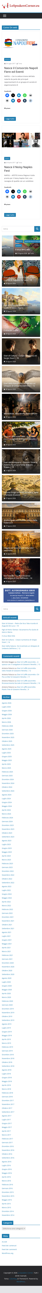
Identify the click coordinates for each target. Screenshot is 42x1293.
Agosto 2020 (6, 978)
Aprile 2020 (6, 993)
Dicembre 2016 (8, 1146)
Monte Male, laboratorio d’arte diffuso (20, 413)
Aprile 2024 (6, 810)
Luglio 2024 (6, 798)
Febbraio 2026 (7, 726)
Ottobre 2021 (7, 925)
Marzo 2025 (6, 768)
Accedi (4, 1242)
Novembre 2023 (8, 829)
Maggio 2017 (7, 1127)
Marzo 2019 (6, 1043)
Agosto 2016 (6, 1162)
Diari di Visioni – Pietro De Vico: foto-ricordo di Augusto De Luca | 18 (20, 278)
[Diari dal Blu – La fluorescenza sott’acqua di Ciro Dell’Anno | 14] (21, 571)
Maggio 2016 (7, 1173)
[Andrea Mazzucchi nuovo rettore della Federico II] (21, 516)
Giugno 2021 (7, 940)
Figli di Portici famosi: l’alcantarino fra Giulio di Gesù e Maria (20, 306)
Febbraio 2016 (7, 1184)
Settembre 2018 (8, 1066)
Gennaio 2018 (7, 1097)
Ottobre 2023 (7, 833)
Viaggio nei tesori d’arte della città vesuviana (18, 549)
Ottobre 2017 (7, 1108)
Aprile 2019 (6, 1039)
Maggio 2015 (7, 1200)
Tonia (20, 64)
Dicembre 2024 (8, 779)
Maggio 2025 (7, 760)
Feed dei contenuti (9, 1245)
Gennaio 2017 (7, 1142)
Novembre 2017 (8, 1104)
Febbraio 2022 (7, 909)
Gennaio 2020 (7, 1005)
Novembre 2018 (8, 1058)
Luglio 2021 (6, 936)
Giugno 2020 (7, 986)
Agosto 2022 (6, 886)
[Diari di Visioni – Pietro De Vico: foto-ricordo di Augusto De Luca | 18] (21, 273)
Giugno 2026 (7, 711)
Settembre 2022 (8, 882)
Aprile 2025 (6, 764)
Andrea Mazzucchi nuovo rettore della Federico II (20, 521)
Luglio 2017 (6, 1119)
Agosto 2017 (6, 1116)
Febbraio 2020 (7, 1001)
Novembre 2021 (8, 921)
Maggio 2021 (7, 944)
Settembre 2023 (8, 837)
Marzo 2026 (6, 722)
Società (7, 59)
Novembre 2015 (8, 1196)
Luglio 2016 (6, 1165)
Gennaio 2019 (7, 1051)
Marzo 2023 (6, 860)
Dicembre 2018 (8, 1054)
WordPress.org (7, 1253)
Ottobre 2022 (7, 879)
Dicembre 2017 (8, 1100)
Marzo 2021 (6, 951)
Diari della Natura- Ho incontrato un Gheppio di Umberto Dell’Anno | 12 (19, 384)
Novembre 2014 (8, 1215)
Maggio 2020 (7, 990)
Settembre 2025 (8, 745)
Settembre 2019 (8, 1020)
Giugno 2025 (7, 756)
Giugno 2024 (7, 802)
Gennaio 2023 (7, 867)
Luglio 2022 (6, 890)
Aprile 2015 (6, 1204)
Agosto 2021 (6, 932)
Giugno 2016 (7, 1169)
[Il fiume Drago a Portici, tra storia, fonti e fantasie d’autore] (21, 488)
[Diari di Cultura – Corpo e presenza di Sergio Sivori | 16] (21, 351)
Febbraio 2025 (7, 772)
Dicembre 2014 (8, 1211)
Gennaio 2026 (7, 730)
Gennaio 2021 (7, 959)
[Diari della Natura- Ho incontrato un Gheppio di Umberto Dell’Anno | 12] (21, 379)
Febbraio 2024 (7, 818)
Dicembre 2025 (8, 733)
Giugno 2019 (7, 1032)
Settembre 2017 (8, 1112)
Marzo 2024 (6, 814)
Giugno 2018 (7, 1077)
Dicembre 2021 (8, 917)
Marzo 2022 (6, 905)
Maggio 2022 (7, 898)
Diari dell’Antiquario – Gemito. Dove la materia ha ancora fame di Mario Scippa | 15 (20, 464)
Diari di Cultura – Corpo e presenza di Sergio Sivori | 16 (20, 357)
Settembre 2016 (8, 1158)
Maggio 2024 (7, 806)
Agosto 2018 (6, 1070)
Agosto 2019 (6, 1024)
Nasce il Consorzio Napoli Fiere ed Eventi (21, 69)
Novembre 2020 (8, 967)
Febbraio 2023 (7, 863)
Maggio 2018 (7, 1081)
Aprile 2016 (6, 1177)
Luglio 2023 (6, 844)
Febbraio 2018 (7, 1093)
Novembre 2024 (8, 783)
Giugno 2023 (7, 848)
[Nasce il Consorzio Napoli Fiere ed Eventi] (21, 43)
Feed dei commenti (9, 1249)
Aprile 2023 (6, 856)
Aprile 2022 (6, 902)
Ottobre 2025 (7, 741)
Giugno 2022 (7, 894)
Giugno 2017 (7, 1123)
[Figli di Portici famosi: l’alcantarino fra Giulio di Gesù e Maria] (21, 301)
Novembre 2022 (8, 875)
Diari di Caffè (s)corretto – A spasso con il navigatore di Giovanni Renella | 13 (20, 439)
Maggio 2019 (7, 1035)
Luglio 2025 (6, 753)
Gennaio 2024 (7, 821)
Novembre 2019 (8, 1012)
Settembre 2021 (8, 928)
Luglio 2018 (6, 1074)
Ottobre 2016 (7, 1154)
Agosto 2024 (6, 795)
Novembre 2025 (8, 737)
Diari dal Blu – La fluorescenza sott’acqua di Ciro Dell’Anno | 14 (18, 577)
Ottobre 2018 (7, 1062)
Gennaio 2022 (7, 913)
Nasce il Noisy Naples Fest (18, 168)
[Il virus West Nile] (21, 237)
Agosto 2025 (6, 749)
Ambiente (7, 241)
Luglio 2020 (6, 982)
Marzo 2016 (6, 1181)
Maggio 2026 (7, 714)
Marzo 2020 (6, 997)
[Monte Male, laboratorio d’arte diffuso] (21, 407)
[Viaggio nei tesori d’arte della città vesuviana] (21, 544)
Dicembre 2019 (8, 1009)
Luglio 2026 (6, 707)
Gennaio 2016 (7, 1188)
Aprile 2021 (6, 947)
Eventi (7, 158)
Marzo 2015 (6, 1207)
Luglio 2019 (6, 1028)
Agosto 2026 (6, 703)
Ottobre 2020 (7, 970)
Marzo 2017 (6, 1135)
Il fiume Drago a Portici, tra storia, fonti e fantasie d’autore (21, 493)
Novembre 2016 (8, 1150)
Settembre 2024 (8, 791)
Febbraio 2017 (7, 1139)
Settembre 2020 (8, 974)
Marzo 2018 (6, 1089)
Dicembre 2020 (8, 963)
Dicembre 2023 (8, 825)
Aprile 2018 (6, 1085)
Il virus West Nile (11, 249)
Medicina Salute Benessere (22, 241)
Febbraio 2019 (7, 1047)
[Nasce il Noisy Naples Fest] (21, 140)
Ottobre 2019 (7, 1016)
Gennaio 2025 (7, 775)
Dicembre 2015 (8, 1192)
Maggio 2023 (7, 852)
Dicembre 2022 (8, 871)
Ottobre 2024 (7, 787)
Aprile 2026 (6, 718)
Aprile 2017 (6, 1131)
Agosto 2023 (6, 840)
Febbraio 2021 (7, 955)
